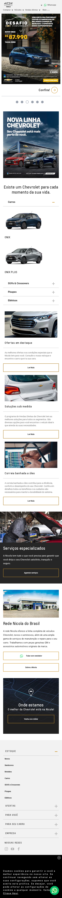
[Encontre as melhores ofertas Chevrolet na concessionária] (31, 144)
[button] (31, 202)
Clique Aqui (10, 893)
